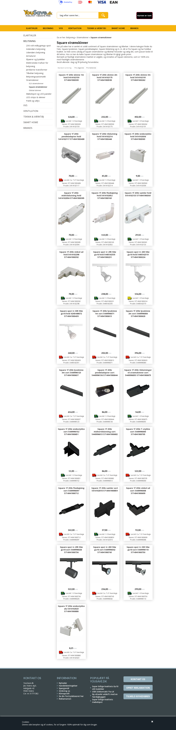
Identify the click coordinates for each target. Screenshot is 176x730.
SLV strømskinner (36, 83)
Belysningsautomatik (36, 76)
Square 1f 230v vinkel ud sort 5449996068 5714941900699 (138, 491)
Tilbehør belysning (34, 73)
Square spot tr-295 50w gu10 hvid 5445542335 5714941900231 (104, 254)
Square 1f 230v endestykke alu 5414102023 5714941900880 (71, 609)
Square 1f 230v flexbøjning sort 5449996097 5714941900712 (71, 491)
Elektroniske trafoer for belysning (37, 64)
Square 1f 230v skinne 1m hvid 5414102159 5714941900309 (71, 77)
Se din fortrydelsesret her (71, 696)
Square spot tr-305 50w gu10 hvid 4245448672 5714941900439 (71, 313)
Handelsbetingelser (68, 685)
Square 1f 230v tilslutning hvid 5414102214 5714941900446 (104, 136)
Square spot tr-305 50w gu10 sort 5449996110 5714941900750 (138, 550)
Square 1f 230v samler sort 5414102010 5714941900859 (104, 489)
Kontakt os (138, 679)
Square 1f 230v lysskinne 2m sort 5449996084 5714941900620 (138, 313)
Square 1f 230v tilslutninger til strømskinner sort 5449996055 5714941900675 (138, 373)
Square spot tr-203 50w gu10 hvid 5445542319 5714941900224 (138, 254)
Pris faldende (91, 68)
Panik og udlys (33, 100)
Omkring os (64, 691)
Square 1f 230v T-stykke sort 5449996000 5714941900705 (138, 432)
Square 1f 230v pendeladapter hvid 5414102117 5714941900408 (71, 136)
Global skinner (35, 90)
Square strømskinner (38, 87)
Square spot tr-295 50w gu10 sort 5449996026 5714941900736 (71, 550)
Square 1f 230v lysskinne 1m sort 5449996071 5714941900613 (105, 313)
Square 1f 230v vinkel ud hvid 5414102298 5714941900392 (71, 254)
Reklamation (65, 698)
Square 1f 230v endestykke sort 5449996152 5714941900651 (71, 432)
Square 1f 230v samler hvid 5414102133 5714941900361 (138, 194)
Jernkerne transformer (36, 69)
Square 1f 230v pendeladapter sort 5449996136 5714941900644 (105, 373)
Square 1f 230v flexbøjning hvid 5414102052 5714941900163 (105, 195)
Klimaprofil (64, 693)
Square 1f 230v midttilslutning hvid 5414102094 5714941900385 (71, 195)
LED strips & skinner (35, 97)
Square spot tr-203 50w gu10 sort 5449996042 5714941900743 (104, 550)
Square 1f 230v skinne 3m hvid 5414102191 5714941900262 (138, 77)
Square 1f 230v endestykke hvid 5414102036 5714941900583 (138, 136)
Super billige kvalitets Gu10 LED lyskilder (105, 687)
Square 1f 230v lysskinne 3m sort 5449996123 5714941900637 (71, 373)
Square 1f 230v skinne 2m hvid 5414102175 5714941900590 (104, 77)
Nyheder (63, 683)
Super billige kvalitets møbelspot (102, 700)
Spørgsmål (64, 688)
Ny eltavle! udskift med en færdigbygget (105, 695)
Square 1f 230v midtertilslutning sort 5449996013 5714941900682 (105, 432)
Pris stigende (79, 68)
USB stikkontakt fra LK (103, 691)
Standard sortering (64, 68)
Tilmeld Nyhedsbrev (138, 696)
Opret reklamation (138, 687)
